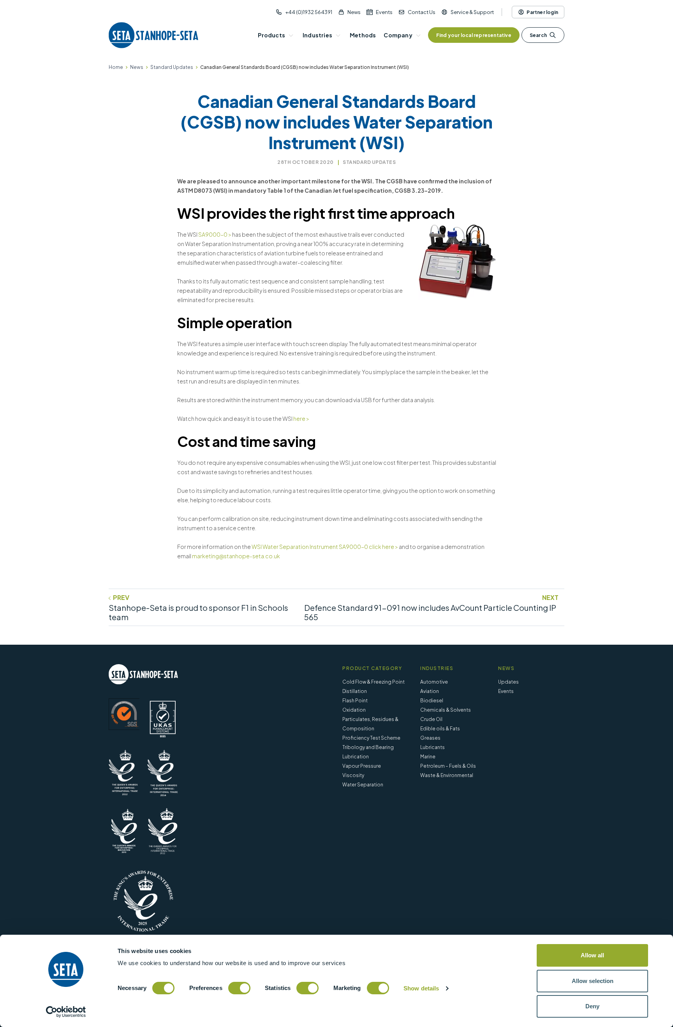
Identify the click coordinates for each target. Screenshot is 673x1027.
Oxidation (354, 710)
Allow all (592, 955)
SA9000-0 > (214, 234)
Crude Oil (431, 719)
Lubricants (432, 747)
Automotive (434, 682)
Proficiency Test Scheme (371, 738)
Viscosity (353, 775)
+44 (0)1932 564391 (308, 12)
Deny (592, 1006)
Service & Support (472, 12)
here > (301, 418)
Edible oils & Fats (440, 729)
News (354, 12)
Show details (421, 988)
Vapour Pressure (361, 766)
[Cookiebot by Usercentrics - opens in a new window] (66, 1012)
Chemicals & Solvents (445, 710)
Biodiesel (431, 700)
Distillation (354, 691)
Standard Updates (171, 67)
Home (116, 67)
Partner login (542, 12)
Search (538, 35)
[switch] (239, 988)
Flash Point (355, 700)
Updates (508, 682)
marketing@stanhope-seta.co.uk (236, 555)
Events (384, 12)
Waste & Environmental (446, 775)
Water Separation (362, 785)
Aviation (429, 691)
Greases (430, 738)
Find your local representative (473, 35)
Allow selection (592, 981)
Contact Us (421, 12)
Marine (427, 757)
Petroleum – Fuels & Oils (448, 766)
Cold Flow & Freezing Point (373, 682)
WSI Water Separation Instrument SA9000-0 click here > (325, 546)
